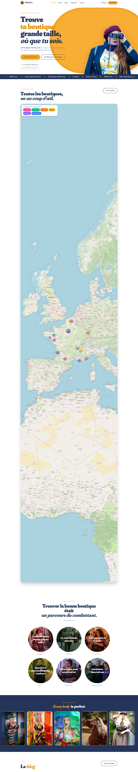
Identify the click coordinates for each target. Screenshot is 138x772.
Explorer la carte (31, 57)
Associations (37, 113)
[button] (50, 337)
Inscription (113, 2)
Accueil (53, 3)
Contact (82, 3)
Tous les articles (109, 763)
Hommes (36, 109)
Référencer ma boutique (54, 57)
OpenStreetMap (113, 581)
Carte (60, 3)
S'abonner (74, 3)
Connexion (104, 3)
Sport (52, 109)
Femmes (27, 109)
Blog (66, 3)
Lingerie (45, 109)
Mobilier (27, 113)
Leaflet (107, 581)
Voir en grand (110, 90)
